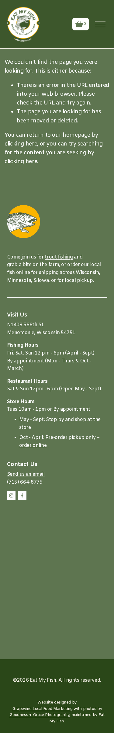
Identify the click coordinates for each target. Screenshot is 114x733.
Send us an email (26, 474)
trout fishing (59, 257)
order (73, 265)
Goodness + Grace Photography (39, 715)
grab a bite (19, 265)
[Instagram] (11, 495)
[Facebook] (22, 495)
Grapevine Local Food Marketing (42, 708)
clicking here (21, 144)
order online (33, 445)
